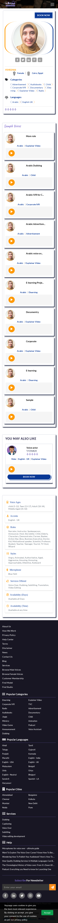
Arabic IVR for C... (35, 194)
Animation (32, 721)
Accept (47, 913)
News (4, 652)
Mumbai (5, 803)
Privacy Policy (8, 635)
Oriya (30, 770)
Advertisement (34, 708)
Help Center (8, 639)
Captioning (6, 824)
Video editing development (13, 836)
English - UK (33, 762)
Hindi (4, 745)
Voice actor (32, 447)
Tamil (30, 745)
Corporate (31, 341)
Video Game (7, 725)
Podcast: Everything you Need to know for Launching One (26, 869)
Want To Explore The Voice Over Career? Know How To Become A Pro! (28, 852)
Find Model (7, 682)
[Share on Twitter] (23, 60)
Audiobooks (7, 712)
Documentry (32, 312)
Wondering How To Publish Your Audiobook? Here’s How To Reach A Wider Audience (28, 857)
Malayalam (7, 766)
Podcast (31, 725)
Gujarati (31, 749)
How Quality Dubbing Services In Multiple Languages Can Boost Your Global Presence (28, 861)
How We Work (9, 630)
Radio (4, 708)
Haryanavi (6, 783)
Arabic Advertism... (35, 224)
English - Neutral (9, 774)
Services (6, 665)
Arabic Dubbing (34, 165)
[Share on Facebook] (17, 60)
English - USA (8, 762)
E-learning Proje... (35, 282)
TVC (30, 704)
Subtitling (6, 832)
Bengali (31, 766)
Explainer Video (35, 700)
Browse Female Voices (12, 674)
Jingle (4, 717)
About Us (6, 626)
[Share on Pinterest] (34, 60)
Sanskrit (5, 779)
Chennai (5, 799)
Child (30, 717)
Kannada (32, 754)
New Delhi (32, 803)
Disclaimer (7, 648)
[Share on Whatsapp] (40, 60)
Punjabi (5, 754)
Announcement (8, 729)
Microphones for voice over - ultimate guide (20, 848)
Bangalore (32, 795)
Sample (29, 400)
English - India (34, 758)
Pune (30, 807)
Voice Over (7, 828)
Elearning (6, 700)
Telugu (5, 749)
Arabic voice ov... (34, 253)
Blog (4, 661)
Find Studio (7, 687)
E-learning (31, 370)
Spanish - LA (33, 779)
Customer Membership (13, 678)
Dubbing (5, 733)
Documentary (34, 712)
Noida (4, 807)
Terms (5, 643)
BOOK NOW (43, 15)
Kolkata (31, 799)
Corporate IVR (8, 704)
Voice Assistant (34, 729)
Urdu (4, 770)
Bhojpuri (31, 774)
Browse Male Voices (11, 669)
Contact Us (7, 656)
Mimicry (5, 721)
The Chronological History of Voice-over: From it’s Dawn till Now (28, 865)
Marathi (5, 758)
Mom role (31, 136)
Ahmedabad (7, 795)
